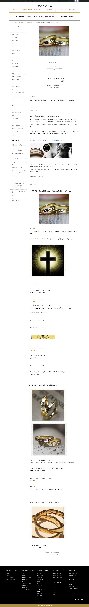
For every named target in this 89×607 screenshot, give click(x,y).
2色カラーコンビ (15, 63)
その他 (23, 573)
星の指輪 (13, 44)
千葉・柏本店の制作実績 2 (18, 185)
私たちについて (61, 10)
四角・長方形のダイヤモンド (18, 125)
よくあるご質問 (71, 579)
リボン (13, 89)
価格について (55, 594)
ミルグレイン (14, 102)
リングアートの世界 (9, 577)
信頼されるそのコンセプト (17, 180)
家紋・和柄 (14, 109)
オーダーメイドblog (38, 10)
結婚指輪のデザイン (25, 579)
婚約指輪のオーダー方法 (26, 585)
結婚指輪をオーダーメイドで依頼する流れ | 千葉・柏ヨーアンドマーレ (19, 145)
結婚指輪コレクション (57, 573)
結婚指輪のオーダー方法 (26, 575)
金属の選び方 (24, 581)
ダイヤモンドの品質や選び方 (26, 583)
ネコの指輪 (14, 31)
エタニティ (14, 60)
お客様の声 (55, 590)
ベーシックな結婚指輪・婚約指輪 (18, 92)
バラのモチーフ (15, 131)
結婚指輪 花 (14, 122)
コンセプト (55, 584)
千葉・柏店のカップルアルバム (18, 183)
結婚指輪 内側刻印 (15, 34)
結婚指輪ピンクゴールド (17, 96)
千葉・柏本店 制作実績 (17, 187)
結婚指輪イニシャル (16, 135)
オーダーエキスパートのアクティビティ (19, 159)
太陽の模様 (14, 73)
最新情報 (71, 584)
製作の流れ (8, 575)
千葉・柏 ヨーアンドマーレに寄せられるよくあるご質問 (19, 199)
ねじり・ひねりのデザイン (17, 112)
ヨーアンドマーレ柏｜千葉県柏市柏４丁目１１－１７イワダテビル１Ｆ (19, 171)
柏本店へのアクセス (72, 575)
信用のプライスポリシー (17, 167)
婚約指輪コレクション (57, 575)
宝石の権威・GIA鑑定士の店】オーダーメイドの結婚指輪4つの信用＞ (47, 140)
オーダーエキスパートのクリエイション (19, 163)
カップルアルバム (73, 586)
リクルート (14, 195)
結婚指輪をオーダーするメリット (27, 577)
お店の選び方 (8, 573)
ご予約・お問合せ (72, 10)
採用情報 (54, 592)
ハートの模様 (14, 83)
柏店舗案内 (49, 10)
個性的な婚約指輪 (15, 118)
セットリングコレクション (57, 577)
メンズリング (14, 105)
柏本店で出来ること (16, 176)
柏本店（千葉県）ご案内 (73, 573)
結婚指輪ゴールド (15, 79)
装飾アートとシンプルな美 (10, 579)
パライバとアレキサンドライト (18, 128)
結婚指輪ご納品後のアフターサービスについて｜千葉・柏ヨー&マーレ (19, 149)
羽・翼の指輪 (14, 57)
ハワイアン (14, 47)
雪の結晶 (13, 115)
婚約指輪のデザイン (25, 587)
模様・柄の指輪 (15, 40)
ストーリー (55, 588)
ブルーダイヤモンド (16, 50)
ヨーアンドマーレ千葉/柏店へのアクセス (19, 191)
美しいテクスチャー (16, 86)
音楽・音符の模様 (15, 70)
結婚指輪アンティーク (16, 76)
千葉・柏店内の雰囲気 (17, 174)
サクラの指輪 (14, 37)
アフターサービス (72, 577)
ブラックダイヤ (15, 99)
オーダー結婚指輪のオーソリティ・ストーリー (19, 154)
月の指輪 (13, 53)
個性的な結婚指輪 (15, 66)
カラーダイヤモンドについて (26, 589)
